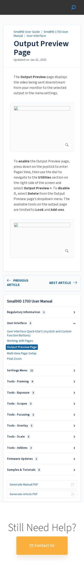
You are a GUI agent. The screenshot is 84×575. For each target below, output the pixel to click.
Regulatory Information (25, 312)
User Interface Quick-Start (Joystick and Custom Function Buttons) (39, 333)
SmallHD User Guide (27, 32)
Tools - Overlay (19, 425)
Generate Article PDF (24, 494)
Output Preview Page (41, 48)
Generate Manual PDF (24, 484)
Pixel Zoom (14, 359)
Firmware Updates (22, 459)
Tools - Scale (18, 436)
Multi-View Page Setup (22, 353)
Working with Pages (20, 341)
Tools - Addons (19, 448)
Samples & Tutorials (23, 470)
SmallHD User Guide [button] (19, 2)
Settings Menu (20, 370)
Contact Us (44, 545)
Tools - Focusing (20, 414)
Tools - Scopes (19, 403)
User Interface (36, 36)
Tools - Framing (20, 381)
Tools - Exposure (20, 392)
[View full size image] (42, 127)
